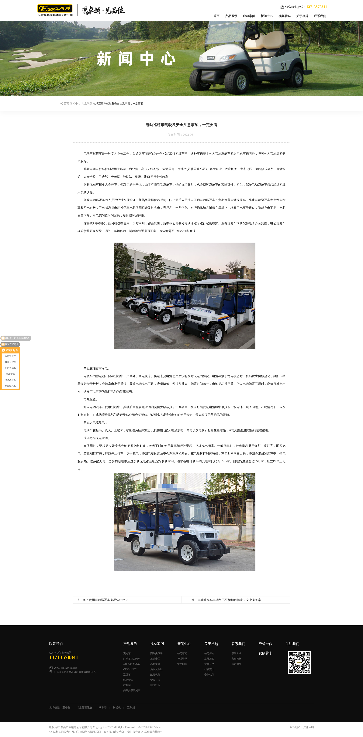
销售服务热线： (306, 7)
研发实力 (209, 669)
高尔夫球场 (156, 653)
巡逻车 (127, 674)
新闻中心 (267, 16)
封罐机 (117, 707)
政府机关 (155, 674)
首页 (216, 16)
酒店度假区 (156, 669)
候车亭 (103, 707)
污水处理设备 (84, 707)
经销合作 (265, 644)
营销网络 (236, 658)
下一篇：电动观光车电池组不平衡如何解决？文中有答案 (223, 600)
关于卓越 (302, 16)
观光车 (127, 653)
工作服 (131, 707)
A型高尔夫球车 (131, 664)
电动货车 (128, 679)
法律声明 (308, 727)
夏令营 (66, 707)
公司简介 (209, 653)
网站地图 (295, 727)
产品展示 (231, 16)
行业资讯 (182, 658)
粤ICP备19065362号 (149, 727)
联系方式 (236, 653)
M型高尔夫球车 (131, 658)
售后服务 (236, 664)
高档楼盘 (155, 664)
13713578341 (63, 657)
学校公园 (155, 679)
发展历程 (209, 658)
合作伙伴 (209, 674)
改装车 (127, 685)
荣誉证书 (209, 664)
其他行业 (155, 685)
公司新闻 (182, 653)
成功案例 (249, 16)
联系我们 (320, 16)
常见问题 (86, 103)
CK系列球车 (130, 669)
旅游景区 (155, 658)
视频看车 (284, 16)
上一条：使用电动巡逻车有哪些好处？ (102, 600)
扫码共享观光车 (131, 690)
